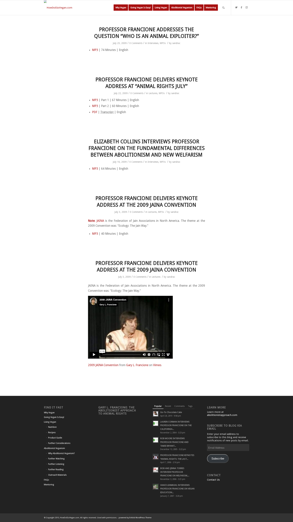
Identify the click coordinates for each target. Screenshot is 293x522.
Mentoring (49, 484)
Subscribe (217, 458)
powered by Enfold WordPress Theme (135, 518)
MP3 (95, 50)
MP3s (163, 43)
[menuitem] (120, 7)
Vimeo (157, 365)
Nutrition (52, 427)
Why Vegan (49, 412)
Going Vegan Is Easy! (54, 417)
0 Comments (135, 43)
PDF (94, 112)
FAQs (46, 480)
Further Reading (56, 469)
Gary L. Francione (137, 365)
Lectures (153, 93)
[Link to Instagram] (246, 7)
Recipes (52, 432)
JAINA (100, 220)
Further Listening (56, 464)
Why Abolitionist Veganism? (61, 453)
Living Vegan (50, 422)
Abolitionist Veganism (54, 448)
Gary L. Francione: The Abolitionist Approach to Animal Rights (117, 410)
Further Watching (56, 458)
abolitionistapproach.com (222, 415)
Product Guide (55, 437)
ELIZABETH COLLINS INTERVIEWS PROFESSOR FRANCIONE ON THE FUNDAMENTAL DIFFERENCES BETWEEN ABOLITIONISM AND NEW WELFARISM (147, 148)
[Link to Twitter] (236, 7)
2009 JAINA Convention (103, 365)
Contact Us (213, 479)
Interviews (153, 43)
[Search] (223, 7)
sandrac (176, 43)
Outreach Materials (57, 475)
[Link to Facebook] (241, 7)
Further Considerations (59, 443)
